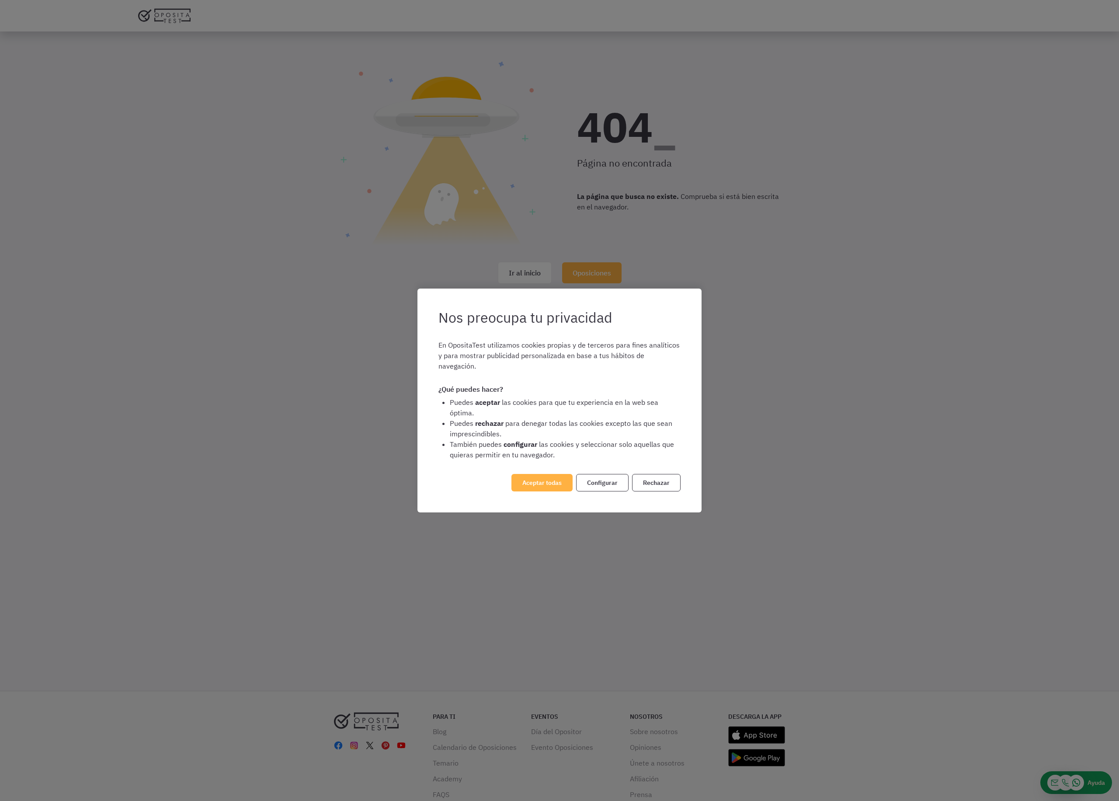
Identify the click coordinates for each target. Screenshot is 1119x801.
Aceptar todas (542, 483)
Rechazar (656, 483)
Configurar (602, 483)
